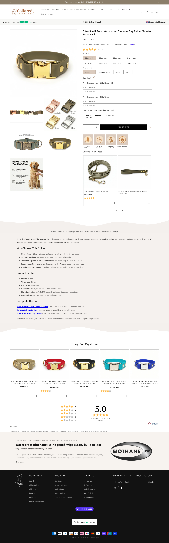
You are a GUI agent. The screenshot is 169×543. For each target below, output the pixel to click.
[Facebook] (122, 488)
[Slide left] (112, 210)
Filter (14, 427)
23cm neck (117, 58)
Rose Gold (89, 72)
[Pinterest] (118, 488)
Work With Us (88, 493)
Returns (32, 493)
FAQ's (115, 231)
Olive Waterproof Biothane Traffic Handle (133, 191)
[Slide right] (122, 210)
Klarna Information (36, 501)
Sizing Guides (34, 485)
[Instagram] (115, 488)
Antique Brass (104, 72)
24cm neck (131, 58)
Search (31, 481)
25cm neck (89, 63)
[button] (64, 9)
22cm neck (103, 58)
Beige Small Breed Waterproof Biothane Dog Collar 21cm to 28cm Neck (24, 382)
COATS (111, 9)
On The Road (59, 489)
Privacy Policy (34, 497)
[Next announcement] (158, 2)
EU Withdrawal (89, 497)
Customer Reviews (61, 485)
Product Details (57, 231)
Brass (118, 72)
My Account (88, 485)
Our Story (58, 481)
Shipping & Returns (74, 231)
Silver (128, 72)
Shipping (32, 489)
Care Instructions (92, 231)
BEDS (64, 9)
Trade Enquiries (89, 489)
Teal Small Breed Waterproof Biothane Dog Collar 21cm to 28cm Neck (115, 382)
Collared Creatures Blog (64, 497)
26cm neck (103, 63)
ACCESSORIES (123, 9)
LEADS (102, 9)
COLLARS (91, 9)
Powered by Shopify (93, 538)
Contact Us (88, 481)
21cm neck (89, 58)
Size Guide (106, 231)
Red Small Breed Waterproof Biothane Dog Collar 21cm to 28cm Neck (54, 382)
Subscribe (151, 482)
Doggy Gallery (60, 493)
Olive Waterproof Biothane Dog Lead (96, 191)
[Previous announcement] (10, 2)
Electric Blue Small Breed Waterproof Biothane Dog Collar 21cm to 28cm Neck (144, 382)
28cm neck (131, 63)
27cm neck (117, 63)
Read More (20, 462)
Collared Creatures (81, 538)
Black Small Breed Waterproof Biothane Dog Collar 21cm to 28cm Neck (84, 382)
